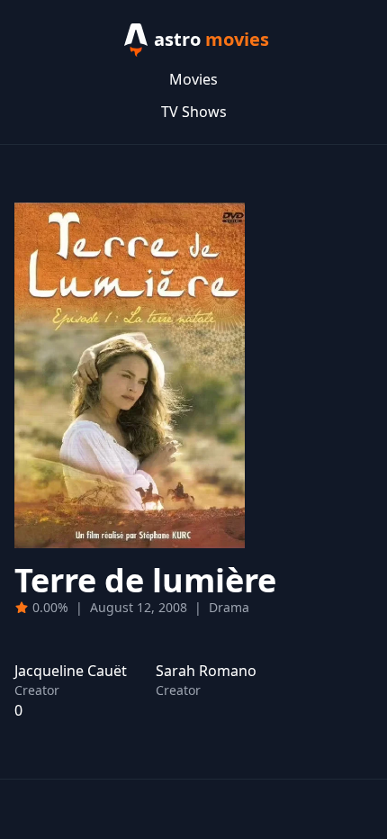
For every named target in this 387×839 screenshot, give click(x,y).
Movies (193, 79)
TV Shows (194, 112)
